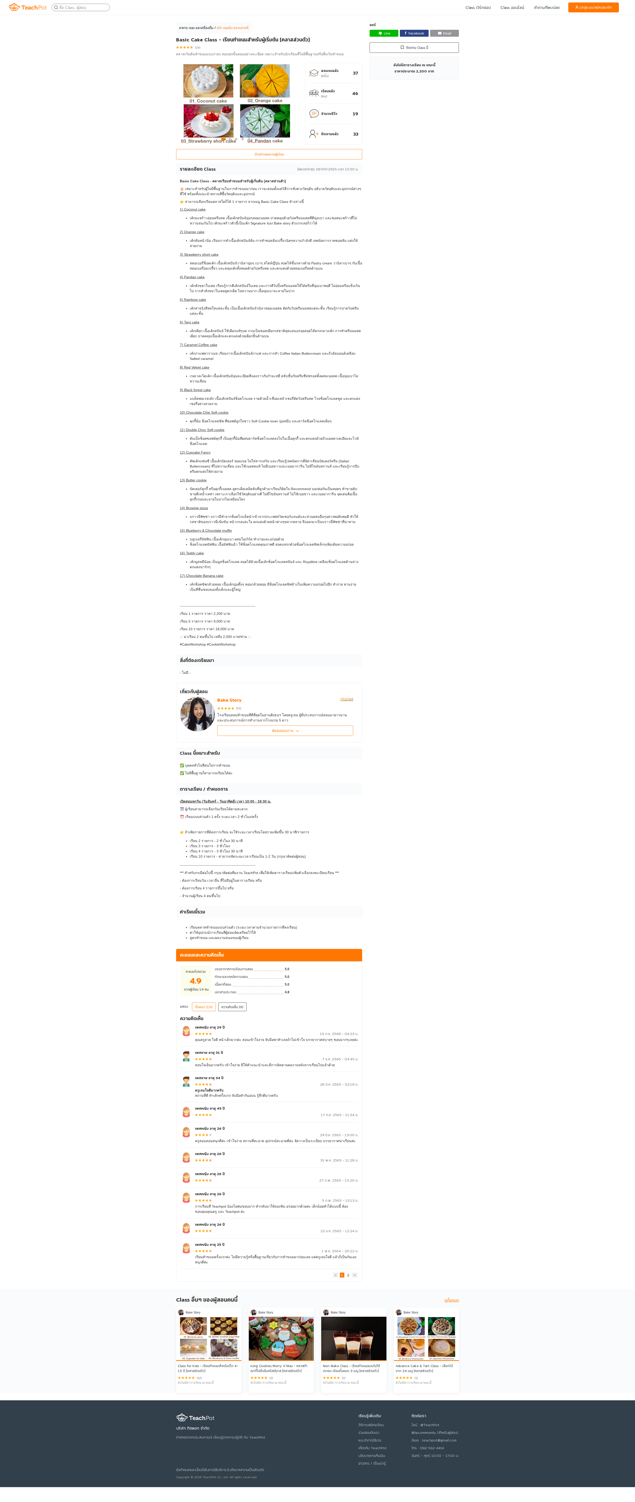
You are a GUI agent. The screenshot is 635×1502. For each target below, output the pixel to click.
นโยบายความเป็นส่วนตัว (246, 1469)
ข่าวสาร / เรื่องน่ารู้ (372, 1463)
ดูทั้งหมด (451, 1300)
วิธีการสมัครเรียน (371, 1424)
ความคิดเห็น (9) (232, 1006)
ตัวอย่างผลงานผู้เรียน (269, 154)
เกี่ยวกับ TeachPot (372, 1447)
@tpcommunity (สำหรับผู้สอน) (435, 1432)
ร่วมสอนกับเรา (368, 1432)
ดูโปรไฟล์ (346, 699)
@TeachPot (429, 1424)
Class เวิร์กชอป (478, 7)
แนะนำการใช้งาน (369, 1440)
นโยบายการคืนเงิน (371, 1455)
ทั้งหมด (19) (204, 1006)
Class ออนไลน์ (512, 7)
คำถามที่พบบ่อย (547, 7)
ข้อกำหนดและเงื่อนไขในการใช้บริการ (201, 1469)
